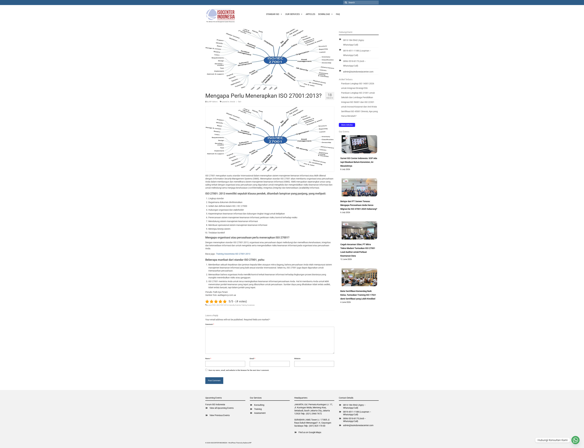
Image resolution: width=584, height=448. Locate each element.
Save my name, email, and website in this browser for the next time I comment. (239, 370)
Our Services (292, 14)
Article (232, 102)
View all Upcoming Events (222, 408)
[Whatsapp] (575, 440)
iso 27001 (212, 305)
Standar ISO (272, 14)
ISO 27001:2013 (222, 305)
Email (252, 359)
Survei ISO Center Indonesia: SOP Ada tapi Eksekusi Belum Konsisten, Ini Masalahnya (358, 162)
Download (324, 14)
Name (208, 359)
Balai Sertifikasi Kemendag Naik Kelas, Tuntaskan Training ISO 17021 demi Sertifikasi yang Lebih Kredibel (358, 295)
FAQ (338, 14)
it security (231, 305)
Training (258, 409)
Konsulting (259, 405)
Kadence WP (247, 443)
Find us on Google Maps (310, 432)
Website (297, 359)
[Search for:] (361, 2)
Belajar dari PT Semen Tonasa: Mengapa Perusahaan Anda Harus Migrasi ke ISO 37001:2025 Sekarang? (358, 205)
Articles (310, 14)
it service (238, 305)
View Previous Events (220, 415)
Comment (209, 324)
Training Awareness (248, 305)
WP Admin (213, 102)
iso (208, 305)
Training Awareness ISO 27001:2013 (233, 254)
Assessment (260, 413)
